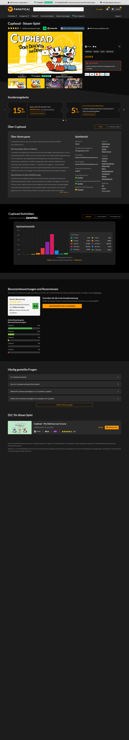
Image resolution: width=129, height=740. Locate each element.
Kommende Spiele (47, 16)
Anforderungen (114, 127)
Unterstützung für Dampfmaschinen (87, 181)
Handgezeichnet (107, 171)
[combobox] (63, 9)
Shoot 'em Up (109, 51)
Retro (104, 169)
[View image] (17, 83)
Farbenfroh (106, 174)
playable (80, 190)
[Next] (123, 109)
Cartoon (105, 158)
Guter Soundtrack (108, 164)
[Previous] (5, 109)
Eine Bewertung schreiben (62, 306)
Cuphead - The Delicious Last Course (50, 424)
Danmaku (96, 51)
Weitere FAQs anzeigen (64, 405)
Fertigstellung (115, 216)
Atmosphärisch (107, 179)
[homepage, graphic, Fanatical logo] (19, 9)
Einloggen (99, 9)
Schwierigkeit (101, 216)
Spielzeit (88, 216)
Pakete (34, 16)
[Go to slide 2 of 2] (65, 120)
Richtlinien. (98, 293)
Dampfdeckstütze (81, 175)
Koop (104, 188)
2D (103, 186)
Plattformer (88, 51)
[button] (18, 2)
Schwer (104, 161)
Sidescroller (106, 166)
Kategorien (24, 16)
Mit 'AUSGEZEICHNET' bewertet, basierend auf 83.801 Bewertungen (75, 2)
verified (80, 178)
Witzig (104, 176)
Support (118, 16)
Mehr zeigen (63, 192)
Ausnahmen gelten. (48, 109)
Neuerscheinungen (63, 16)
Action (102, 51)
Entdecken (12, 16)
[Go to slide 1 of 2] (63, 120)
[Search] (81, 9)
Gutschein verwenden (37, 113)
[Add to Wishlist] (119, 46)
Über (100, 127)
